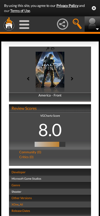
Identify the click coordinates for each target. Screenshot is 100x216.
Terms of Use (20, 10)
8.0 (50, 129)
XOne (15, 204)
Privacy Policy (67, 5)
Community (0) (30, 152)
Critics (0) (26, 157)
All (21, 204)
